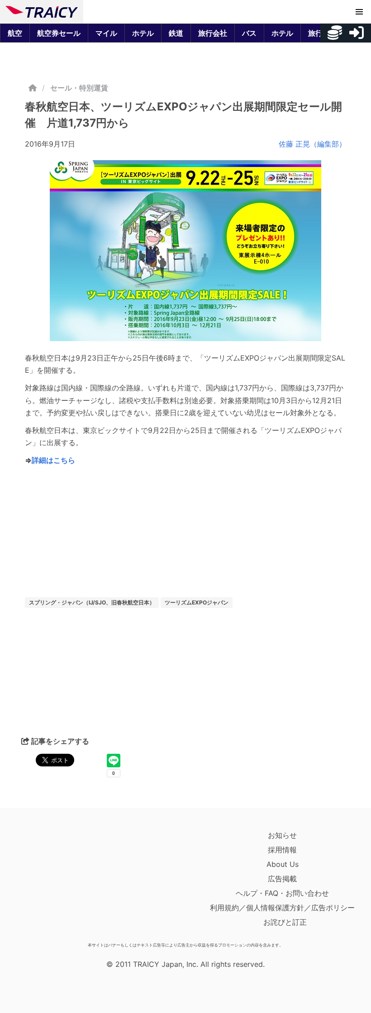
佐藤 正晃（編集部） (312, 143)
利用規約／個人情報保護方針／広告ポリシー (282, 907)
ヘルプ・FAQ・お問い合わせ (282, 893)
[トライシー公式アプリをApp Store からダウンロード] (58, 883)
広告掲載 (282, 878)
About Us (282, 864)
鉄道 (176, 33)
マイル (106, 33)
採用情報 (282, 849)
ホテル (143, 33)
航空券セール (59, 33)
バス (249, 33)
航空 (15, 33)
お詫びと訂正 (285, 922)
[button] (359, 12)
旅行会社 (212, 33)
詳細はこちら (53, 460)
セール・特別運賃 (79, 87)
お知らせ (282, 835)
